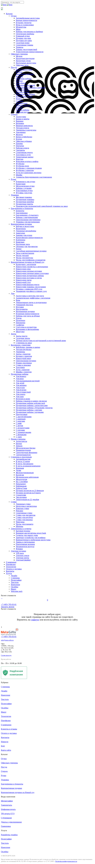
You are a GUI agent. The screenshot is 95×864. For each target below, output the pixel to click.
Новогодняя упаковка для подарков (31, 287)
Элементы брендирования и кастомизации (34, 177)
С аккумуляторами (24, 417)
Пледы (19, 318)
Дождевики (21, 132)
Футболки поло (22, 166)
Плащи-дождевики (24, 363)
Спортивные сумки (24, 513)
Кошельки (20, 242)
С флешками (21, 434)
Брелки (19, 443)
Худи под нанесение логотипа (28, 173)
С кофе (19, 423)
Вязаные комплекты (24, 126)
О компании (11, 562)
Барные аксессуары (24, 70)
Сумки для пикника (24, 520)
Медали (19, 56)
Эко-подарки (21, 497)
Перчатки (20, 146)
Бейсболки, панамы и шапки (28, 347)
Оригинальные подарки (26, 361)
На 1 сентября (22, 482)
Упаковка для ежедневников (28, 222)
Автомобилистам (23, 459)
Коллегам (20, 475)
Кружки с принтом (24, 356)
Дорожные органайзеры (26, 231)
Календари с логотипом (26, 264)
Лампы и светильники (25, 542)
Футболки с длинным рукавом (29, 168)
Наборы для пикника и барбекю (29, 31)
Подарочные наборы (19, 374)
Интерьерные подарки (25, 311)
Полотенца (20, 320)
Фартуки (19, 159)
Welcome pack (16, 591)
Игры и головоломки (25, 25)
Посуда (14, 67)
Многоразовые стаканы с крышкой (30, 87)
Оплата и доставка (14, 569)
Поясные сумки (22, 508)
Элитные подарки (18, 551)
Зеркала (19, 446)
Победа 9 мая (21, 488)
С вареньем (20, 419)
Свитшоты (20, 150)
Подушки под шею (24, 40)
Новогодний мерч (23, 358)
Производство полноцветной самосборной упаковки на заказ (42, 206)
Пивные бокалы (22, 92)
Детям (18, 470)
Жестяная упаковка (24, 197)
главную (35, 619)
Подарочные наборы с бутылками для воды (34, 408)
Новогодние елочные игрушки (29, 271)
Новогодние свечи (24, 280)
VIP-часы (20, 553)
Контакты (10, 571)
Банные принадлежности (26, 20)
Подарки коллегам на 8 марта (28, 493)
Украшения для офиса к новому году (31, 291)
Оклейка (14, 587)
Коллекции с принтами (21, 345)
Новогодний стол (23, 282)
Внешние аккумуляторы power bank (31, 533)
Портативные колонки (25, 544)
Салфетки (20, 325)
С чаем (19, 437)
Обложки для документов (27, 246)
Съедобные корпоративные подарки (31, 251)
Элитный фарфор (23, 560)
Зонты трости (21, 336)
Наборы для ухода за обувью (28, 316)
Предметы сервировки (25, 94)
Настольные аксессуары (26, 63)
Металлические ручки (25, 186)
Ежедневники (22, 213)
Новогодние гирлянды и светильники (32, 267)
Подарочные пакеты (24, 204)
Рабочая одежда (22, 148)
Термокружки (21, 103)
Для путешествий (23, 392)
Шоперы (19, 526)
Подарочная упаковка (25, 199)
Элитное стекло (22, 555)
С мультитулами (22, 428)
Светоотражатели (23, 455)
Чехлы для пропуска (24, 258)
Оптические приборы (25, 34)
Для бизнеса (21, 376)
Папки (18, 249)
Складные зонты (23, 338)
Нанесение (15, 585)
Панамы (19, 143)
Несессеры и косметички (26, 506)
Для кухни (20, 387)
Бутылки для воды (23, 23)
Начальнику (21, 484)
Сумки (14, 502)
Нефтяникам (21, 486)
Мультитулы (21, 27)
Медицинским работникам (27, 477)
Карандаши (20, 184)
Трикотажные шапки (24, 157)
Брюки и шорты (22, 119)
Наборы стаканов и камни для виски (31, 401)
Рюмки (19, 99)
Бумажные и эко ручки (25, 181)
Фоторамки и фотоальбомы (27, 329)
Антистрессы (21, 441)
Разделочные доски (24, 96)
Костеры (19, 76)
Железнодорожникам (25, 473)
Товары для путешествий (26, 49)
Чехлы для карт (22, 255)
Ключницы (20, 240)
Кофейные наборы (23, 78)
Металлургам (21, 479)
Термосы (19, 47)
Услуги (9, 573)
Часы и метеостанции (25, 253)
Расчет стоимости (8, 595)
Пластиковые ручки (24, 190)
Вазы (18, 300)
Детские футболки (23, 349)
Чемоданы (20, 522)
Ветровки (20, 123)
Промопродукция (23, 450)
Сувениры (15, 578)
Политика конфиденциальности (66, 861)
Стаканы (19, 101)
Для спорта (20, 394)
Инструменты (22, 309)
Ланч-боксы (21, 83)
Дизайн (14, 576)
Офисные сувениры (19, 54)
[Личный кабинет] (1, 598)
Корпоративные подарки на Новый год (27, 262)
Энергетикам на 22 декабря (27, 499)
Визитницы (21, 229)
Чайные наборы (22, 110)
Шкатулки (20, 331)
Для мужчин (21, 390)
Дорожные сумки (23, 504)
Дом (12, 293)
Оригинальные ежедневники (28, 220)
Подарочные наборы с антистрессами (32, 405)
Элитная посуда (22, 112)
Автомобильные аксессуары (28, 18)
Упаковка (15, 195)
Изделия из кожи (23, 399)
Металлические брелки (25, 448)
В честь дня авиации (24, 464)
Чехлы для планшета (24, 524)
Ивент (13, 589)
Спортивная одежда (24, 152)
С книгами (20, 421)
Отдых (14, 16)
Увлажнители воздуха (25, 546)
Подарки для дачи (23, 38)
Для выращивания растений (28, 381)
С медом (19, 426)
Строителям (21, 495)
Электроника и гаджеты (21, 529)
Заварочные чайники (25, 74)
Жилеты (19, 134)
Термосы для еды (23, 105)
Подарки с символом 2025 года (29, 289)
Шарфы (19, 175)
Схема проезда (6, 655)
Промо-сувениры (18, 439)
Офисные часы (22, 65)
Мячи (18, 29)
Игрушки (20, 307)
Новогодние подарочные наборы (30, 276)
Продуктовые (21, 414)
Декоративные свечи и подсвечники (31, 302)
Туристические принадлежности (29, 52)
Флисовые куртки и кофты (27, 161)
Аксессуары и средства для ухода (30, 296)
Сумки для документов (25, 515)
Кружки (19, 81)
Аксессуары (21, 117)
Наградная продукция (25, 58)
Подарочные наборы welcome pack (30, 403)
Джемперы (20, 352)
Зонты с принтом (23, 354)
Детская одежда (22, 128)
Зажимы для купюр (24, 235)
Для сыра (20, 396)
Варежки (19, 121)
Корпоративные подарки (21, 224)
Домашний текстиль (24, 305)
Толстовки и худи (23, 155)
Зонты (13, 334)
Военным (20, 468)
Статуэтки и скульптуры (26, 327)
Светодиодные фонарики (26, 452)
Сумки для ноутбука (24, 517)
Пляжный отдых (23, 36)
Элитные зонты (22, 558)
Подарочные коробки (25, 202)
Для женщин (21, 385)
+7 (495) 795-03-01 (8, 636)
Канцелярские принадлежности (29, 237)
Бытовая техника (23, 531)
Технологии (11, 567)
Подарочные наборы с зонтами (29, 410)
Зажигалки (20, 233)
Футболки (20, 164)
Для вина (20, 379)
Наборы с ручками (24, 188)
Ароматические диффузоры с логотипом (33, 298)
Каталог (9, 14)
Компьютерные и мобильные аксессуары (33, 540)
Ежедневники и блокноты (22, 208)
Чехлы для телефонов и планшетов (30, 260)
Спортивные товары (24, 45)
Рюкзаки (19, 511)
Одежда (14, 114)
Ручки (13, 179)
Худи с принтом (22, 370)
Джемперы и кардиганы (26, 130)
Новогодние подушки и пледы (29, 278)
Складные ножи (22, 43)
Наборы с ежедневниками (27, 217)
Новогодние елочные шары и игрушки (32, 273)
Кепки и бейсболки (24, 137)
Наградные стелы (23, 61)
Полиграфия (16, 580)
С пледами (20, 430)
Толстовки (20, 367)
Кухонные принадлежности (27, 314)
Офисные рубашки (24, 141)
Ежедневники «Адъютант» (27, 215)
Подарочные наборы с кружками (30, 412)
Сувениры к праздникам (21, 457)
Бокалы (19, 72)
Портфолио (11, 564)
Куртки (19, 139)
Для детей (20, 383)
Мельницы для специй (25, 85)
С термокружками (23, 432)
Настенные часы (23, 244)
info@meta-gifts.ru (7, 640)
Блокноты (20, 211)
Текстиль (15, 582)
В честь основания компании (28, 466)
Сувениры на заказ (24, 343)
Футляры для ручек (24, 193)
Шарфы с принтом (24, 372)
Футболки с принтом (25, 170)
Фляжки (19, 108)
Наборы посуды (22, 90)
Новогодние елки (23, 269)
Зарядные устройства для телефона (30, 537)
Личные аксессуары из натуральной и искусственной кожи (41, 340)
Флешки (19, 549)
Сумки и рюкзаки (23, 365)
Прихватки (20, 323)
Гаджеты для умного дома (27, 535)
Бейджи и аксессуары (25, 226)
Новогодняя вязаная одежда (27, 284)
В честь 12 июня (23, 461)
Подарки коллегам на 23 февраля (30, 490)
